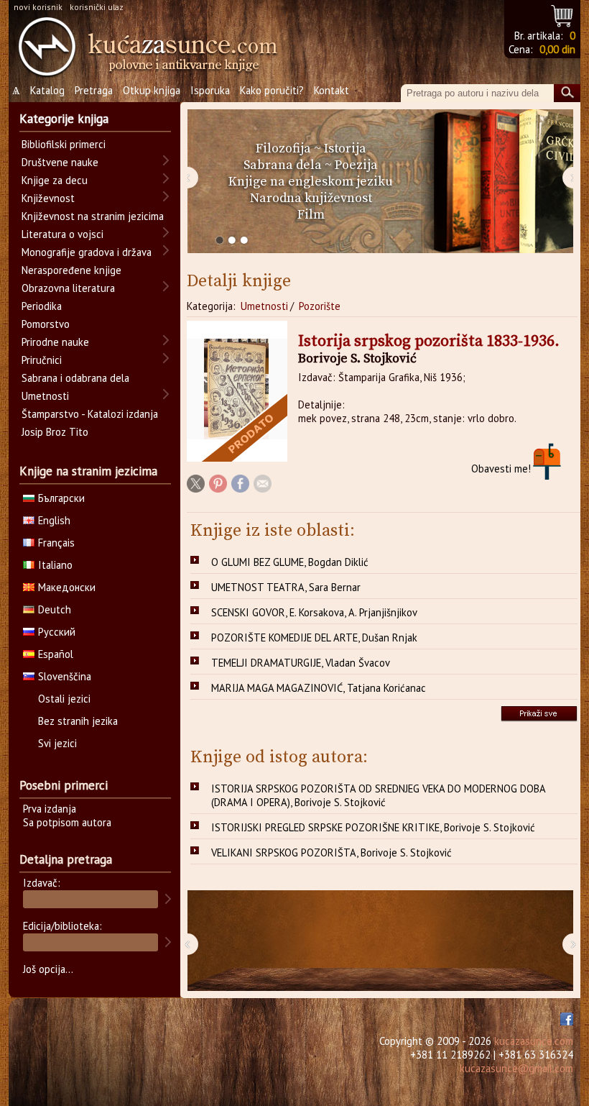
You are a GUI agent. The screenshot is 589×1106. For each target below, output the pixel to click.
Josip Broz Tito (55, 432)
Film (311, 214)
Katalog (47, 90)
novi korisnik (38, 6)
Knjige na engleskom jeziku (310, 181)
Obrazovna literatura (68, 288)
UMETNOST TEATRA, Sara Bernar (286, 587)
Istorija (345, 148)
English (54, 520)
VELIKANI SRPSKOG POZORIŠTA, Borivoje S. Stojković (331, 852)
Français (56, 542)
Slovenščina (64, 676)
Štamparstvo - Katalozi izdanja (90, 414)
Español (55, 654)
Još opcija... (48, 969)
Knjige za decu (55, 180)
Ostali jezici (64, 698)
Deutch (54, 609)
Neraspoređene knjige (71, 270)
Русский (56, 632)
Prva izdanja (49, 808)
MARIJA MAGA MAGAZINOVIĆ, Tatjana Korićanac (318, 688)
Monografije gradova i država (87, 252)
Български (61, 498)
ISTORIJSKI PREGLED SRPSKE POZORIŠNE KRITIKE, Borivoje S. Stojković (373, 827)
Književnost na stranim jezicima (93, 216)
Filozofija (283, 148)
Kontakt (331, 90)
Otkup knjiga (151, 90)
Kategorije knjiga (63, 119)
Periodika (42, 306)
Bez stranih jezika (78, 721)
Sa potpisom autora (67, 822)
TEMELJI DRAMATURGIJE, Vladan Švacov (300, 662)
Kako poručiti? (272, 90)
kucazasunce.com (533, 1041)
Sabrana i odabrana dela (75, 378)
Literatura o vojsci (62, 234)
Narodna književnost (311, 198)
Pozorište (319, 306)
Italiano (55, 565)
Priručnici (42, 360)
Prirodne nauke (55, 342)
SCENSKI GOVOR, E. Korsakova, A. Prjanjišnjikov (314, 612)
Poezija (356, 165)
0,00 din (557, 49)
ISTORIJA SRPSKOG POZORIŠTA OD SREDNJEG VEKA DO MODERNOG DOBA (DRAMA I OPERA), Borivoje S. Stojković (378, 795)
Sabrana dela (283, 165)
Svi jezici (57, 743)
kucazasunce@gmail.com (516, 1068)
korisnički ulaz (97, 6)
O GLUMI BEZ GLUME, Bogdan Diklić (289, 562)
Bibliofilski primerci (64, 144)
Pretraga (94, 90)
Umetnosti (264, 306)
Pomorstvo (46, 324)
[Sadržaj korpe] (563, 14)
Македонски (67, 587)
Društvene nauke (60, 162)
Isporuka (210, 90)
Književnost (48, 198)
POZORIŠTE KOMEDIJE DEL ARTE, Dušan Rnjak (314, 637)
